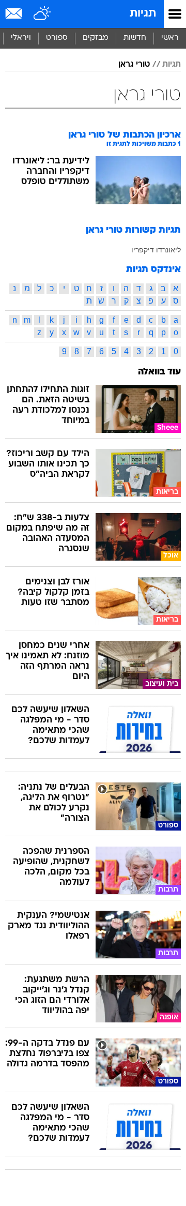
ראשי (170, 38)
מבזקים (96, 38)
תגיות (143, 13)
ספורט (57, 38)
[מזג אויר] (43, 14)
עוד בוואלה (159, 372)
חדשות (134, 38)
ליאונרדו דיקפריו (156, 250)
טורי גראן (134, 65)
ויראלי (21, 38)
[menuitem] (134, 38)
